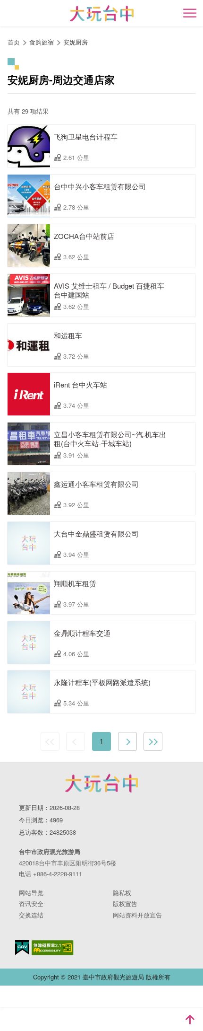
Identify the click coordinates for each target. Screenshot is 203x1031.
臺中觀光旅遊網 (102, 13)
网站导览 (31, 892)
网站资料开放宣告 (137, 914)
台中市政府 (101, 783)
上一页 (75, 741)
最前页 (50, 741)
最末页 (153, 741)
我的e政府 (22, 947)
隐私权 (122, 892)
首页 (14, 41)
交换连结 (31, 914)
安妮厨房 (75, 41)
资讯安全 (31, 903)
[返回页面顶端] (190, 1019)
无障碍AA (53, 947)
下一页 (127, 741)
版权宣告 (125, 903)
